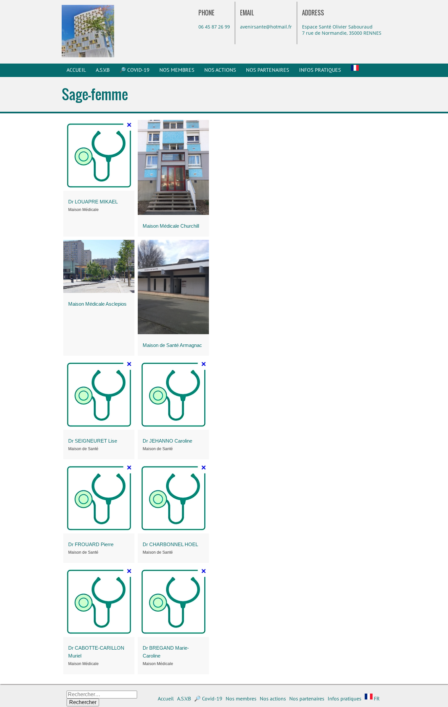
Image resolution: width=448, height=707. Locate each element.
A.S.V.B (103, 70)
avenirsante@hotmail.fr (266, 27)
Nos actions (220, 70)
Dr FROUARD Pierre (90, 544)
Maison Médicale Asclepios (97, 304)
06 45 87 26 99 (214, 27)
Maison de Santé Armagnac (172, 345)
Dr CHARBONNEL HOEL (170, 544)
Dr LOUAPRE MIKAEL (93, 201)
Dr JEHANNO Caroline (167, 441)
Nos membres (176, 70)
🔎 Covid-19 (134, 70)
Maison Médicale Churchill (171, 226)
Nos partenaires (267, 70)
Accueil (76, 70)
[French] (355, 70)
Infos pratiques (320, 70)
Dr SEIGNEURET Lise (92, 441)
